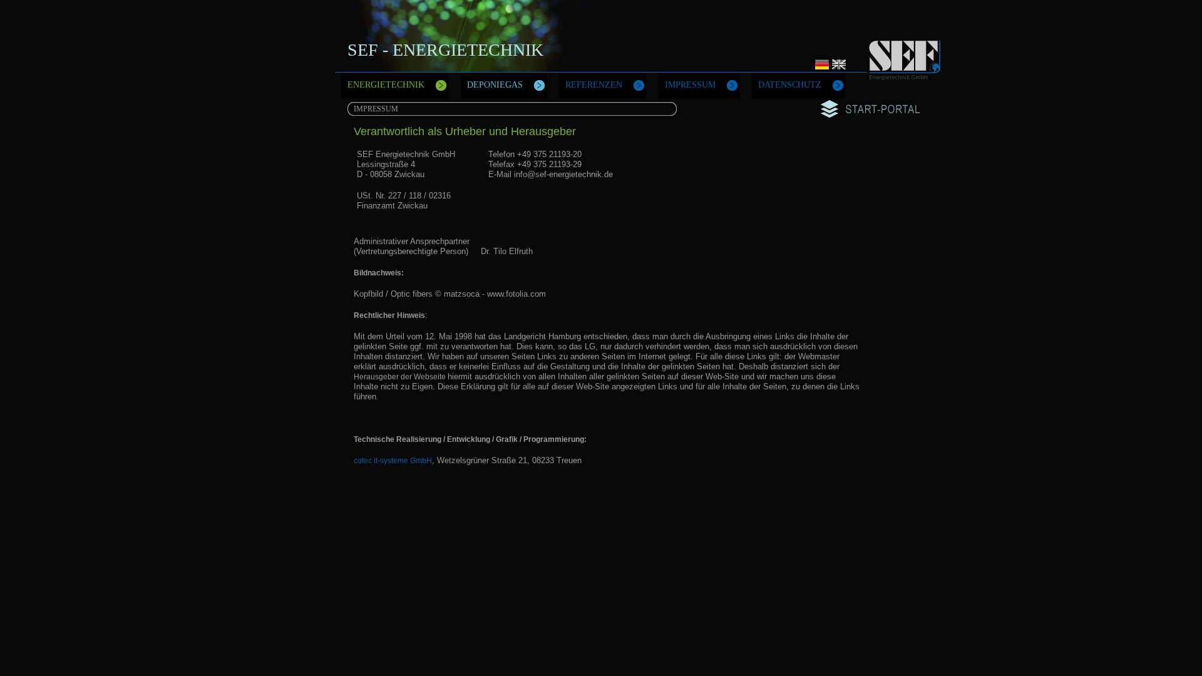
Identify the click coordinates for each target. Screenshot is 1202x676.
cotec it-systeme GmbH (393, 460)
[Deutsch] (822, 69)
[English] (838, 69)
